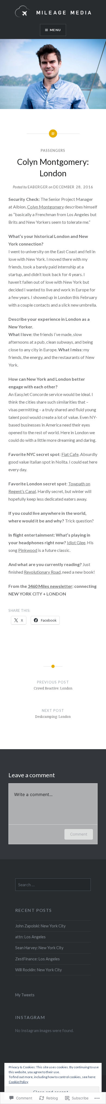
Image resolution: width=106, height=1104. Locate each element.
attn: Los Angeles (30, 936)
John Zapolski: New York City (40, 926)
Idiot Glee (76, 542)
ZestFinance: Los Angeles (37, 959)
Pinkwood (27, 550)
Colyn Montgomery (45, 206)
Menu (55, 30)
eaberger (38, 187)
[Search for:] (53, 884)
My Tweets (25, 995)
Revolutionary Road (42, 571)
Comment (78, 834)
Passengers (53, 150)
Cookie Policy (18, 1082)
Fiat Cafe (70, 454)
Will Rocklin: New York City (38, 969)
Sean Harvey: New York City (39, 947)
